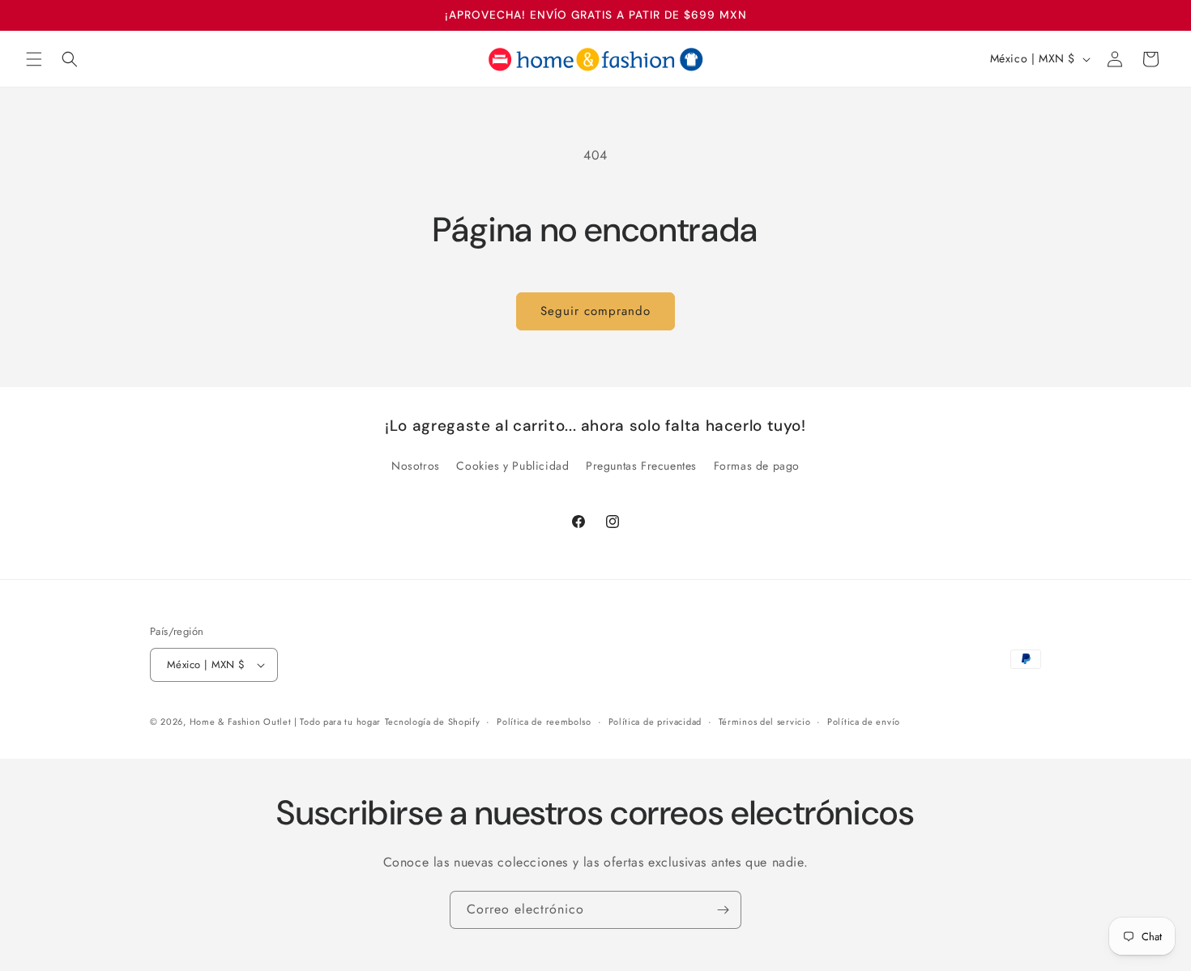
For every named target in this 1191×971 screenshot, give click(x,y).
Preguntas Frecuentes (641, 466)
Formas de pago (757, 466)
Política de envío (863, 721)
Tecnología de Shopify (432, 721)
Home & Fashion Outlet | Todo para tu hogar (285, 721)
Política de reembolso (544, 721)
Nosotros (415, 466)
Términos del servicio (765, 721)
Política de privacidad (655, 721)
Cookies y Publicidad (512, 466)
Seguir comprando (595, 311)
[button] (34, 59)
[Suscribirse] (723, 910)
